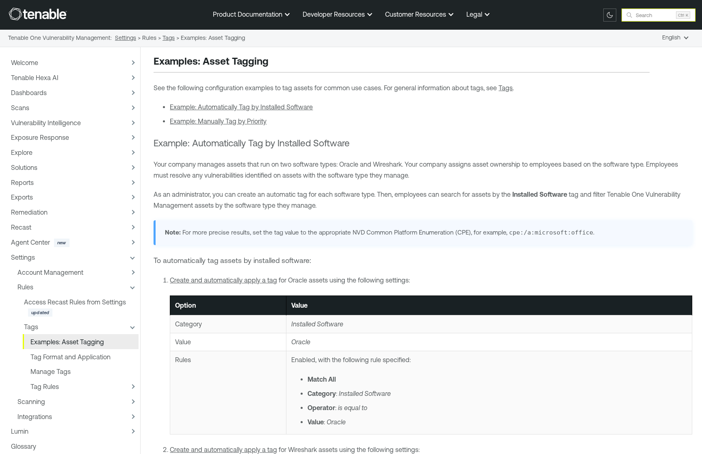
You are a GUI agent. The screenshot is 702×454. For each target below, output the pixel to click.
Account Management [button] (50, 272)
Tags (31, 326)
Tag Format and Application (70, 357)
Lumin (19, 431)
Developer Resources (334, 14)
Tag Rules (44, 386)
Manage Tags (50, 371)
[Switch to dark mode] (609, 15)
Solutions (24, 167)
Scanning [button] (31, 401)
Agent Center (30, 242)
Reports (22, 182)
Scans (20, 107)
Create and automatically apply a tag (223, 280)
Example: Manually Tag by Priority (218, 121)
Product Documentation (248, 14)
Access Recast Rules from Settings (75, 302)
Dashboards (29, 92)
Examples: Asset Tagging (67, 341)
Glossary (23, 446)
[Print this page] (275, 62)
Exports (22, 197)
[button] (132, 62)
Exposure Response (40, 137)
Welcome (24, 62)
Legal (475, 14)
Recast (21, 227)
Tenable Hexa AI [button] (34, 77)
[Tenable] (37, 14)
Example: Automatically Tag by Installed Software (241, 107)
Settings (23, 257)
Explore (21, 152)
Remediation (29, 212)
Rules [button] (25, 287)
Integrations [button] (34, 416)
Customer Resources (416, 14)
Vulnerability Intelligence (46, 122)
